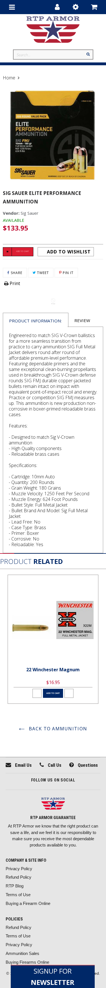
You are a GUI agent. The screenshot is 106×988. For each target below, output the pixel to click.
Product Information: (35, 320)
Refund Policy (18, 877)
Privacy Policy (19, 868)
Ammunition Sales (22, 953)
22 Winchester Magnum (53, 669)
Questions (87, 765)
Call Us (54, 765)
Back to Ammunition (57, 729)
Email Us (23, 765)
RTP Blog (14, 885)
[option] (53, 639)
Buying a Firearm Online (28, 903)
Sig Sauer (29, 213)
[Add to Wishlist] (37, 693)
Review (82, 320)
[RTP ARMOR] (53, 804)
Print (14, 283)
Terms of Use (18, 894)
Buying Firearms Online (27, 962)
